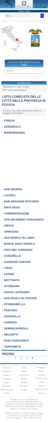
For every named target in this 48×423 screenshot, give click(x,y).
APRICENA (11, 231)
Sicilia (41, 371)
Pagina (8, 354)
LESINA (9, 274)
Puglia (21, 11)
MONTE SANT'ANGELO (19, 243)
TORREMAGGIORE (16, 213)
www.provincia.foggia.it (17, 90)
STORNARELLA (14, 304)
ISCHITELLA (12, 316)
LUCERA (10, 195)
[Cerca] (42, 16)
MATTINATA (12, 280)
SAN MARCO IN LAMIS (19, 237)
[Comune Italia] (24, 7)
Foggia (27, 11)
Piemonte (24, 386)
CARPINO (10, 322)
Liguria (24, 371)
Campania (6, 379)
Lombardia (24, 375)
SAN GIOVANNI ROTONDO (21, 201)
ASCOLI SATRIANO (17, 292)
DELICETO (11, 334)
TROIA (8, 267)
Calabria (6, 375)
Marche (24, 378)
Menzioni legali (12, 413)
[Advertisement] (24, 159)
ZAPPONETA (12, 346)
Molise (24, 382)
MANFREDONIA (14, 132)
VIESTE (9, 225)
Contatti (24, 413)
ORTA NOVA (12, 207)
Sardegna (41, 367)
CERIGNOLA (12, 126)
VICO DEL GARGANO (18, 249)
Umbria (41, 386)
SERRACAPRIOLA (16, 328)
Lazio (24, 367)
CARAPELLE (12, 255)
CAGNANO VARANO (17, 261)
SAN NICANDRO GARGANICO (24, 219)
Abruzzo (6, 368)
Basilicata (6, 371)
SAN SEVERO (13, 189)
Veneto (41, 393)
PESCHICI (10, 310)
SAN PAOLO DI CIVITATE (20, 298)
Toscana (41, 375)
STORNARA (12, 286)
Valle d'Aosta (41, 389)
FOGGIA (9, 120)
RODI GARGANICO (16, 340)
